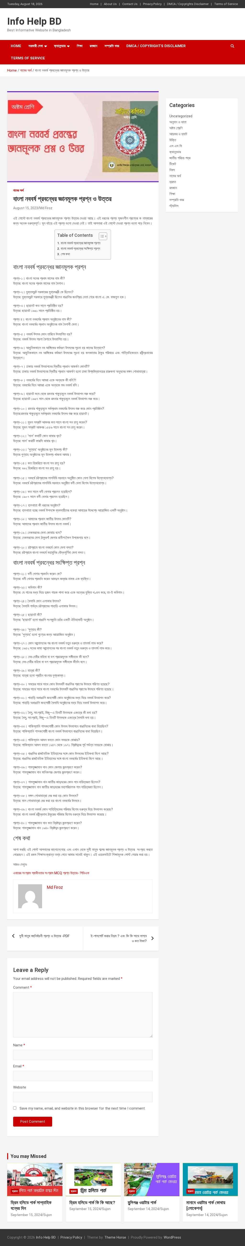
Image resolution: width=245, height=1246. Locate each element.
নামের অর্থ (18, 190)
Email (18, 1066)
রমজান (93, 46)
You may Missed (28, 1156)
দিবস (172, 170)
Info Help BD (34, 21)
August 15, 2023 (25, 208)
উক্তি (172, 140)
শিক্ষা (80, 46)
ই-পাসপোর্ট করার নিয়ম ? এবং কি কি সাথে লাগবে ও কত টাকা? (119, 938)
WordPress (172, 1237)
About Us (110, 4)
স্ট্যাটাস (173, 206)
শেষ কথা (65, 254)
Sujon (47, 1215)
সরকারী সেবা (35, 46)
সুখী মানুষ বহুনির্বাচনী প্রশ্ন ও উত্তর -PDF (44, 936)
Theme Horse (115, 1237)
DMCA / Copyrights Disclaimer (188, 4)
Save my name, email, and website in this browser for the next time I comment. (82, 1108)
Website (19, 1087)
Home (94, 4)
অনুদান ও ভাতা (177, 122)
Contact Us (130, 4)
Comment (22, 987)
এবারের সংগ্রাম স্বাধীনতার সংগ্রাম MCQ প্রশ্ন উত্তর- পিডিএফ (51, 873)
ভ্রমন (172, 182)
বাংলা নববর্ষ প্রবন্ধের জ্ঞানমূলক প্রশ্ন (80, 243)
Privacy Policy (152, 4)
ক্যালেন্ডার (60, 46)
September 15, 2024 (26, 1215)
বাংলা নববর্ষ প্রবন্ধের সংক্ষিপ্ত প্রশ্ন (80, 248)
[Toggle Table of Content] (100, 236)
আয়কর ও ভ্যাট (178, 134)
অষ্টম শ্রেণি (176, 128)
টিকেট (172, 164)
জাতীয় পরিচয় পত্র (179, 158)
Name (19, 1045)
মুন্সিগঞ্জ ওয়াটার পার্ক (142, 1202)
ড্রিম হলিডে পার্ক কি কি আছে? (92, 1202)
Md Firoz (45, 208)
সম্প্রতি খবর (112, 46)
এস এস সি (175, 146)
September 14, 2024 (143, 1209)
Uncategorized (180, 116)
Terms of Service (226, 4)
